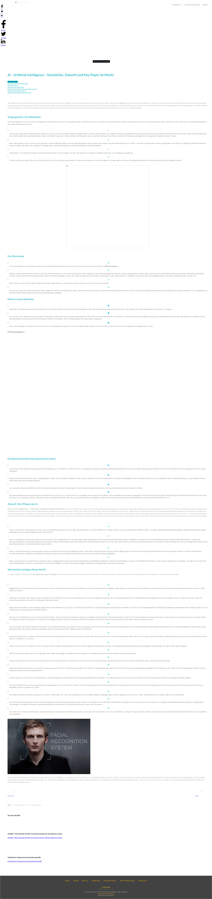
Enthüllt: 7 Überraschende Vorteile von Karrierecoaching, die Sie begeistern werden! (35, 834)
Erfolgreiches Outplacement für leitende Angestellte (24, 857)
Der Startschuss (13, 85)
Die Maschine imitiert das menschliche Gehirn (22, 89)
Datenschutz (110, 894)
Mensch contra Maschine (16, 87)
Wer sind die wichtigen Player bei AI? (20, 93)
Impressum (101, 894)
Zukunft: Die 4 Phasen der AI (17, 91)
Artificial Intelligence (101, 61)
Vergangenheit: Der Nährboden (18, 83)
